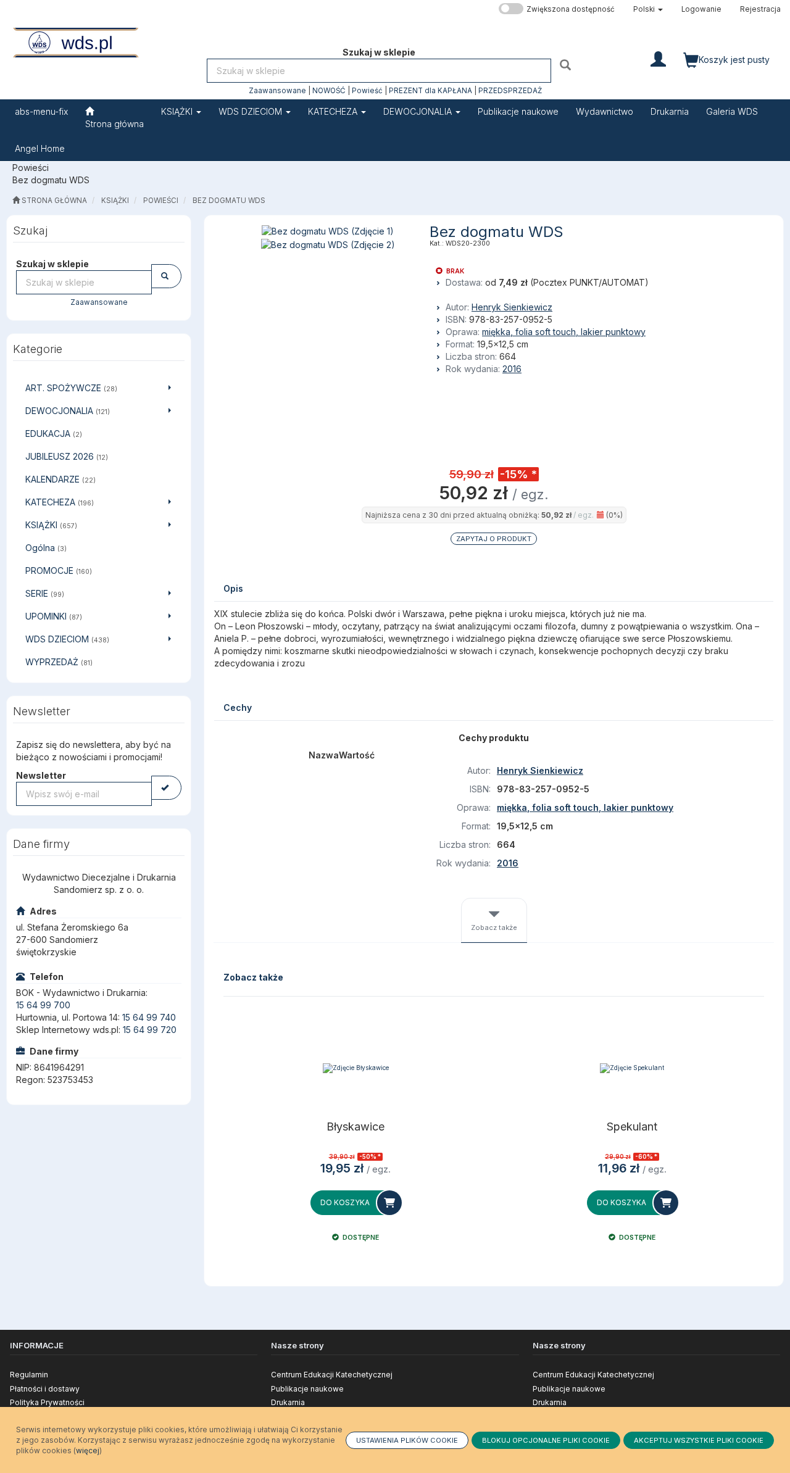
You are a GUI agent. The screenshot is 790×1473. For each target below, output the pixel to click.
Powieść (367, 90)
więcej (87, 1450)
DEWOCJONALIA (418, 111)
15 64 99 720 (150, 1029)
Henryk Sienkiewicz (512, 307)
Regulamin (29, 1374)
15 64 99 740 (149, 1017)
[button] (648, 9)
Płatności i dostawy (45, 1388)
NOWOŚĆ (329, 90)
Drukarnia (288, 1402)
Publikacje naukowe (307, 1388)
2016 (512, 368)
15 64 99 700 (43, 1005)
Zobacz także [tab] (494, 927)
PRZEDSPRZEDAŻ (510, 90)
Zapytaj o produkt (493, 538)
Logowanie (701, 9)
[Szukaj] (567, 64)
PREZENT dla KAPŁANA (430, 90)
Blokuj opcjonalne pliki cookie (546, 1440)
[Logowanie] (658, 58)
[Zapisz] (166, 788)
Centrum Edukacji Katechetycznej (332, 1374)
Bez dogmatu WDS (229, 200)
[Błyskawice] (355, 1068)
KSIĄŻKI (178, 111)
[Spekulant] (632, 1068)
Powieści (160, 200)
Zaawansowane (277, 90)
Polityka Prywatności (47, 1402)
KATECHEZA (334, 111)
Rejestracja (760, 9)
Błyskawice (355, 1127)
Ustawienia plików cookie (407, 1440)
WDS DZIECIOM (251, 111)
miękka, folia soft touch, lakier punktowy (564, 331)
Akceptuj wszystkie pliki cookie (698, 1440)
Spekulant (632, 1127)
